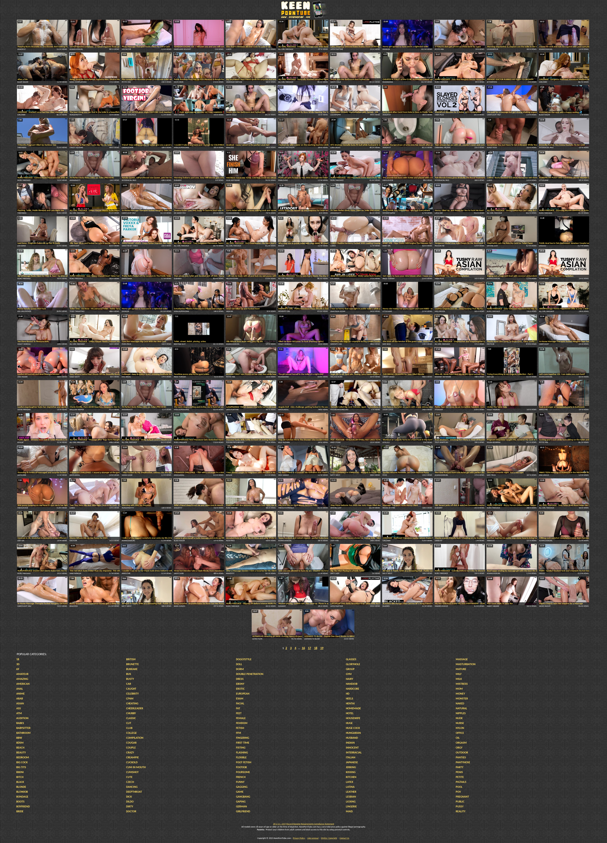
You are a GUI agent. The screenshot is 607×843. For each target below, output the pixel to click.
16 (303, 648)
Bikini (20, 772)
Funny (240, 782)
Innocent (352, 747)
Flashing (242, 752)
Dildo (130, 801)
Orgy (459, 747)
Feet (239, 713)
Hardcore (352, 688)
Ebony (240, 684)
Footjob (241, 767)
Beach (20, 747)
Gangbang (243, 796)
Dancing (132, 787)
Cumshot (132, 772)
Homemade (353, 708)
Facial (240, 703)
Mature (461, 669)
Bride (19, 811)
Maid (349, 811)
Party (459, 767)
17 (309, 648)
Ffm (238, 733)
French (240, 777)
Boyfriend (23, 806)
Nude (459, 718)
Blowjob (22, 791)
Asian (20, 703)
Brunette (132, 664)
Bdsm (20, 742)
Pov (458, 791)
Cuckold (132, 762)
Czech (130, 782)
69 (17, 669)
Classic (131, 718)
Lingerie (351, 806)
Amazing (22, 679)
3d (17, 664)
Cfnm (129, 698)
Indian (350, 742)
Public (460, 801)
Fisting (240, 747)
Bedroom (22, 757)
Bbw (19, 738)
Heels (349, 698)
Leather (351, 791)
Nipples (461, 713)
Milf (459, 674)
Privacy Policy (299, 838)
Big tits (21, 767)
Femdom (241, 723)
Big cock (22, 762)
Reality (460, 811)
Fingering (242, 738)
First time (242, 742)
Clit (128, 723)
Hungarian (353, 733)
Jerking (351, 767)
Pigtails (461, 782)
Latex (349, 782)
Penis (459, 772)
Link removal (313, 838)
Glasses (351, 659)
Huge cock (353, 728)
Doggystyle (243, 659)
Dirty (129, 806)
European (242, 693)
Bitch (19, 777)
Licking (351, 801)
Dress (240, 679)
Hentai (350, 703)
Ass (18, 708)
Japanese (352, 762)
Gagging (241, 787)
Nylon (460, 728)
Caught (131, 688)
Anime (20, 693)
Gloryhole (353, 664)
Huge (349, 723)
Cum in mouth (136, 767)
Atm (19, 713)
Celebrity (132, 693)
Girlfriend (243, 811)
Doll (239, 664)
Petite (460, 777)
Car (128, 684)
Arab (19, 698)
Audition (22, 718)
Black (20, 782)
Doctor (131, 811)
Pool (459, 787)
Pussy (459, 806)
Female (241, 718)
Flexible (241, 757)
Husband (352, 738)
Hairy (349, 679)
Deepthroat (134, 791)
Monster (462, 698)
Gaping (240, 801)
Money (460, 693)
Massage (462, 659)
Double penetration (249, 674)
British (130, 659)
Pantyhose (463, 762)
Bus (128, 674)
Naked (460, 703)
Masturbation (465, 664)
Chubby (131, 713)
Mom (459, 688)
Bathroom (23, 733)
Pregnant (462, 796)
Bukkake (132, 669)
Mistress (462, 684)
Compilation (134, 738)
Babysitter (23, 728)
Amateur (22, 674)
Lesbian (351, 796)
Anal (19, 688)
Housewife (353, 718)
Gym (349, 674)
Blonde (21, 787)
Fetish (240, 728)
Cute (129, 777)
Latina (350, 787)
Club (129, 728)
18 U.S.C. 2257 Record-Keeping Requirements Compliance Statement (303, 824)
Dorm (240, 669)
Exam (239, 698)
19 (321, 648)
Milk (459, 679)
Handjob (351, 684)
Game (239, 791)
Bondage (22, 796)
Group (350, 669)
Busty (130, 679)
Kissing (351, 772)
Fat (238, 708)
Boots (20, 801)
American (23, 684)
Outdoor (462, 752)
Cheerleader (134, 708)
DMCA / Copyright (329, 838)
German (241, 806)
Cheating (132, 703)
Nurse (460, 723)
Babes (20, 723)
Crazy (130, 752)
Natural (461, 708)
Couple (131, 747)
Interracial (354, 752)
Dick (129, 796)
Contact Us (344, 838)
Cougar (131, 742)
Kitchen (351, 777)
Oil (458, 738)
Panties (461, 757)
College (131, 733)
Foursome (243, 772)
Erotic (240, 688)
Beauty (21, 752)
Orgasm (461, 742)
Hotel (350, 713)
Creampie (132, 757)
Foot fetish (243, 762)
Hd (347, 693)
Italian (350, 757)
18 (315, 648)
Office (460, 733)
